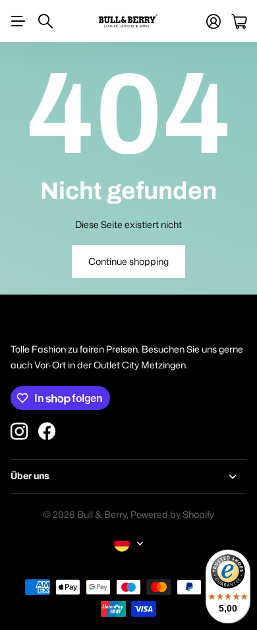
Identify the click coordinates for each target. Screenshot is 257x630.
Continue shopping (128, 261)
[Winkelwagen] (238, 21)
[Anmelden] (213, 21)
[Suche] (45, 21)
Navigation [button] (18, 21)
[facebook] (46, 431)
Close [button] (128, 476)
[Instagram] (19, 431)
